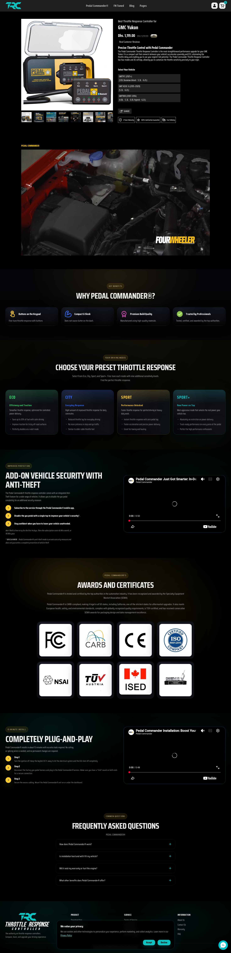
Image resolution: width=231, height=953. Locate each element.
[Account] (214, 6)
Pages (143, 5)
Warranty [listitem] (181, 929)
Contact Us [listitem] (182, 924)
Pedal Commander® (97, 5)
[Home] (13, 5)
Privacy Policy (66, 935)
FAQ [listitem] (179, 934)
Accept (149, 942)
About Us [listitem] (181, 920)
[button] (223, 945)
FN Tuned (119, 5)
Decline (164, 942)
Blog (131, 5)
